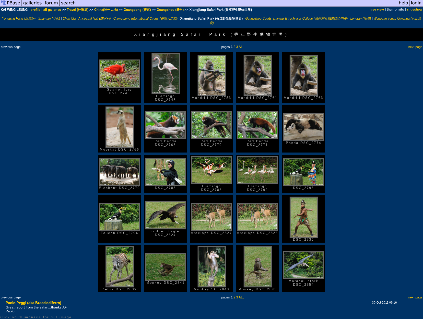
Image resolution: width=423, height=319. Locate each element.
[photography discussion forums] (51, 6)
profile (35, 10)
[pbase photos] (11, 6)
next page (415, 47)
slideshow (414, 9)
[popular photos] (237, 6)
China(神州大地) (106, 10)
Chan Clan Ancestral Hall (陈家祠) (87, 18)
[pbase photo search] (68, 6)
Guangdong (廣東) (137, 10)
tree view (377, 9)
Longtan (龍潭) (360, 18)
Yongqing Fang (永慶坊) (18, 18)
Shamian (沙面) (49, 18)
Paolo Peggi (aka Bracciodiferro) (33, 303)
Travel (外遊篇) (77, 10)
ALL (241, 47)
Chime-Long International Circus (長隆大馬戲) (145, 18)
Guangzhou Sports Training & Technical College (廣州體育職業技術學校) (296, 18)
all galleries (52, 10)
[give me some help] (403, 6)
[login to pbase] (416, 6)
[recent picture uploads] (32, 6)
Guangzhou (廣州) (170, 10)
